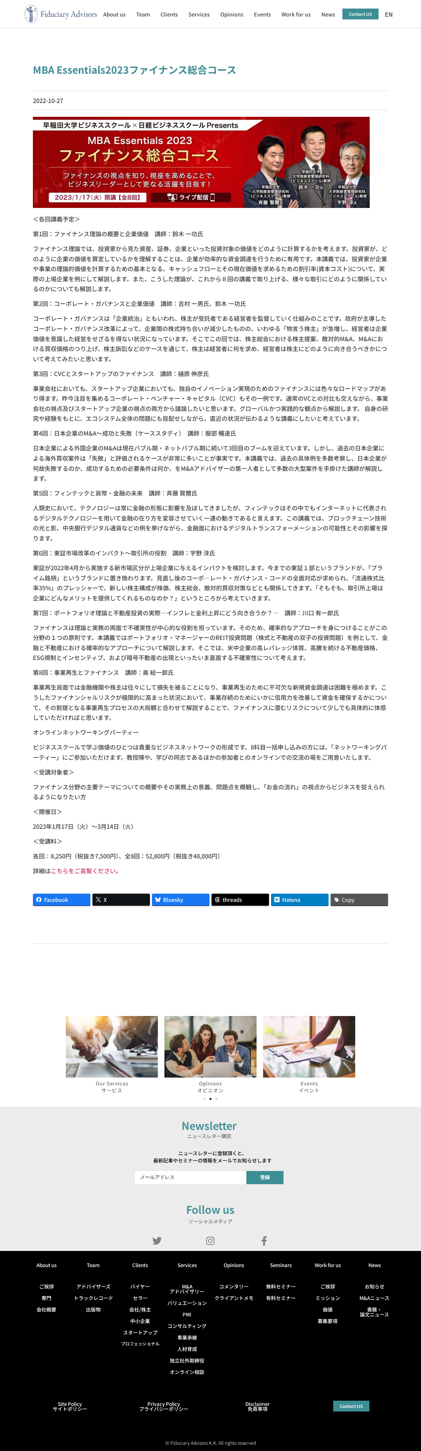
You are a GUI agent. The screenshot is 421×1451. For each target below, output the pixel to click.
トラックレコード (93, 1297)
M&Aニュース (374, 1297)
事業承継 (187, 1337)
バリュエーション (187, 1302)
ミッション (327, 1297)
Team (143, 14)
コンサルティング (187, 1325)
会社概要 (46, 1309)
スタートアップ (140, 1332)
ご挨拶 (46, 1286)
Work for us (296, 14)
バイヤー (140, 1286)
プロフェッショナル (140, 1343)
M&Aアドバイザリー (187, 1289)
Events (262, 14)
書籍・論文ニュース (374, 1312)
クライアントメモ (234, 1297)
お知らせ (374, 1286)
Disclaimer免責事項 (257, 1406)
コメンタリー (234, 1286)
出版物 (93, 1309)
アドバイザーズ (93, 1286)
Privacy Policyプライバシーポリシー (163, 1406)
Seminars (281, 1264)
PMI (187, 1314)
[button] (73, 1055)
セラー (140, 1297)
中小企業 (140, 1320)
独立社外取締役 (187, 1360)
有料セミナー (281, 1297)
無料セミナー (281, 1286)
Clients (169, 14)
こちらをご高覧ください (83, 870)
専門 (46, 1297)
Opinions (231, 14)
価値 (328, 1309)
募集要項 (327, 1320)
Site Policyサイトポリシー (70, 1406)
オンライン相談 (187, 1371)
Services (199, 14)
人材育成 (187, 1348)
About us (114, 14)
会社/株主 (140, 1309)
